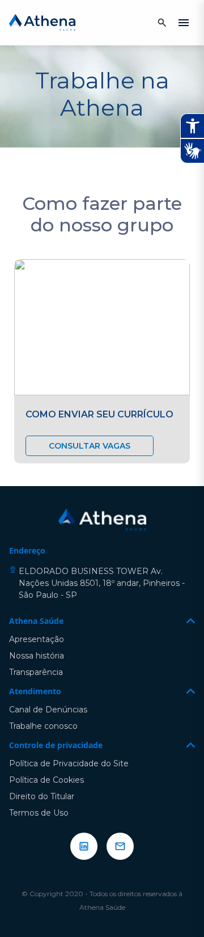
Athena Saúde (36, 620)
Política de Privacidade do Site (69, 763)
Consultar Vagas (89, 446)
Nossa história (36, 656)
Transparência (36, 672)
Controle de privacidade (56, 745)
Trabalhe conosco (43, 726)
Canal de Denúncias (48, 709)
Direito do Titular (41, 796)
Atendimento (35, 691)
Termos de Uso (39, 813)
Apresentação (36, 639)
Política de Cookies (46, 780)
